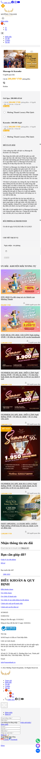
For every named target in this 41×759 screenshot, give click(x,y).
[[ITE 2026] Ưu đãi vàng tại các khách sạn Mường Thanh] (20, 293)
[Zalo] (38, 751)
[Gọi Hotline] (38, 741)
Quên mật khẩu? (25, 722)
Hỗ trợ (3, 563)
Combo (7, 40)
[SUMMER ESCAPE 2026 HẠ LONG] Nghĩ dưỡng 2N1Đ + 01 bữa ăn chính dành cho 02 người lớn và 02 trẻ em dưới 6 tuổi (19, 486)
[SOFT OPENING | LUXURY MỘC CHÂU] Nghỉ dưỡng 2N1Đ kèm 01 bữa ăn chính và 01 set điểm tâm (19, 526)
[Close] (4, 705)
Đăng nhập (4, 21)
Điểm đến (8, 37)
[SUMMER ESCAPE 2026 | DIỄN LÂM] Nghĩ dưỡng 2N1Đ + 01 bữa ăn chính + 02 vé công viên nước (20, 417)
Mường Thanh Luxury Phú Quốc (20, 112)
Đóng (3, 745)
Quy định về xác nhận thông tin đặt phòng (15, 600)
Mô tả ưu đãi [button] (9, 145)
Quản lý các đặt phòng (8, 559)
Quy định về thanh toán (9, 596)
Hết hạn (6, 258)
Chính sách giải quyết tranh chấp (12, 603)
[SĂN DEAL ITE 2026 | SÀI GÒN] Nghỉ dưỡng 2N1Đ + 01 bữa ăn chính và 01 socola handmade (20, 336)
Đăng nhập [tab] (8, 712)
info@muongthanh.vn (8, 662)
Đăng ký (24, 548)
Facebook (14, 739)
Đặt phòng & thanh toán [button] (15, 221)
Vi (6, 28)
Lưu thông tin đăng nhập (9, 722)
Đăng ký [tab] (8, 714)
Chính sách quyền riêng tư (9, 607)
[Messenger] (38, 746)
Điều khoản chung (7, 589)
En (6, 29)
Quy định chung (6, 593)
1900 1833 (7, 3)
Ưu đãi (7, 38)
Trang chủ (8, 680)
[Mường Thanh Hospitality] (9, 16)
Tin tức (7, 42)
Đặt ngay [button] (6, 106)
